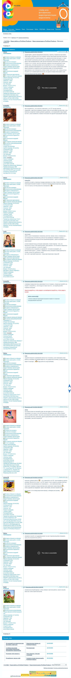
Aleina (5, 52)
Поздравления (30, 648)
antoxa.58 (6, 477)
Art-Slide (6, 41)
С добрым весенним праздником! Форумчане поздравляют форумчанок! (13, 649)
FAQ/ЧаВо (42, 29)
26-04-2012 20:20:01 (37, 106)
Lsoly (4, 231)
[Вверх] (69, 387)
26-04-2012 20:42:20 (37, 281)
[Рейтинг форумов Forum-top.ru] (25, 676)
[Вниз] (69, 392)
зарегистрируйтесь (24, 37)
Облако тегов (50, 29)
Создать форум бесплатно (61, 668)
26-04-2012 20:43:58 (37, 353)
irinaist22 (9, 157)
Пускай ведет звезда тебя (13, 658)
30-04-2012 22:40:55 (37, 587)
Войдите (14, 37)
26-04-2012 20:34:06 (37, 231)
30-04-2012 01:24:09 (37, 533)
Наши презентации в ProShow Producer (44, 41)
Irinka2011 (6, 105)
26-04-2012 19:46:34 (37, 52)
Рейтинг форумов (48, 668)
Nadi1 (5, 587)
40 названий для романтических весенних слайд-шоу (15, 644)
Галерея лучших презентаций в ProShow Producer (35, 659)
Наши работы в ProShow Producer (21, 41)
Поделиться (28, 52)
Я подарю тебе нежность (13, 653)
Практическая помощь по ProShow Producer (33, 644)
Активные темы (7, 33)
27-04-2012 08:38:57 (37, 407)
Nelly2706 (6, 407)
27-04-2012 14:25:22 (37, 477)
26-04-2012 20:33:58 (37, 178)
